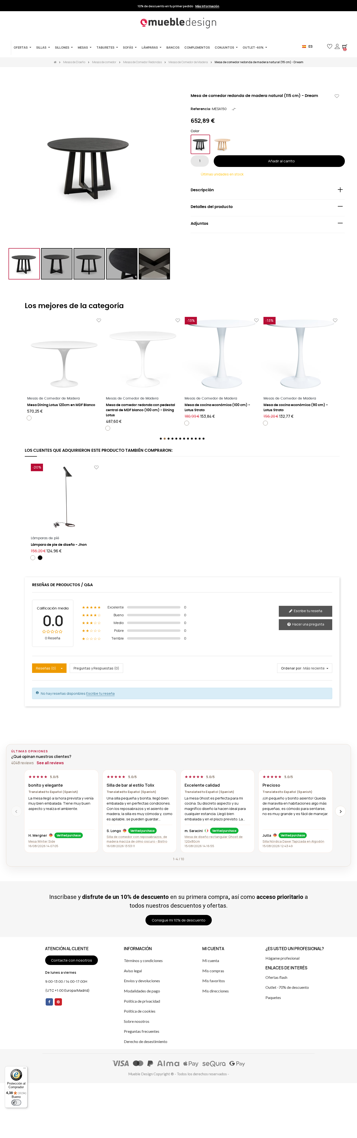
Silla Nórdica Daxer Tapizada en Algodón (293, 841)
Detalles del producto (212, 207)
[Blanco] (29, 418)
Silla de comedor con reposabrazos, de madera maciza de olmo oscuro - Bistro (137, 838)
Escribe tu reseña (307, 610)
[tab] (268, 191)
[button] (321, 46)
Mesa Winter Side (41, 841)
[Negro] (200, 144)
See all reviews (50, 762)
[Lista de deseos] (337, 96)
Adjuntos (199, 224)
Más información (207, 6)
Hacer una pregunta (307, 624)
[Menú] (24, 1069)
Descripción (202, 190)
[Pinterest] (58, 1002)
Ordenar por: (292, 668)
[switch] (16, 1102)
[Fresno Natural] (222, 144)
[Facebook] (49, 1002)
